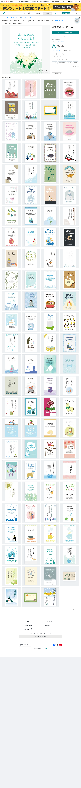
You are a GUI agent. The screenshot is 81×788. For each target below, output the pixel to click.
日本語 (55, 54)
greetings (62, 54)
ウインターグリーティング (60, 59)
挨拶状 (75, 62)
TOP (53, 50)
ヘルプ (78, 1)
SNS (71, 1)
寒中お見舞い (62, 62)
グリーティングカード (58, 57)
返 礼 (71, 59)
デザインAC (44, 648)
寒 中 (69, 62)
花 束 (54, 62)
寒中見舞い (61, 41)
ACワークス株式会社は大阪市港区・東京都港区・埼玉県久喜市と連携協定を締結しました (41, 1)
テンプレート (21, 13)
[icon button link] (72, 13)
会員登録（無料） (60, 21)
